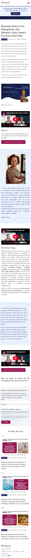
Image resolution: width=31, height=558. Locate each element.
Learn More (15, 13)
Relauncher (4, 39)
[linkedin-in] (2, 556)
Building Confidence (12, 457)
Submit (6, 422)
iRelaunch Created (12, 39)
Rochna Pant (7, 105)
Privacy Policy (16, 551)
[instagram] (6, 556)
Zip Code (3, 404)
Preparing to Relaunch (22, 457)
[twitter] (11, 556)
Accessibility (22, 551)
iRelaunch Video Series (21, 39)
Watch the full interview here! (13, 142)
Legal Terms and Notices (7, 551)
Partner (18, 409)
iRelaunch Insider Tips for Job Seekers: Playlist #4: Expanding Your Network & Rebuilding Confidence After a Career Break (15, 501)
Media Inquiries (5, 553)
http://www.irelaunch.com (6, 414)
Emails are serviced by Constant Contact (9, 419)
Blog (2, 435)
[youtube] (9, 556)
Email (2, 399)
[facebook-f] (4, 556)
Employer (12, 409)
